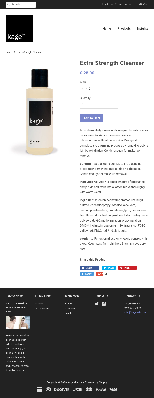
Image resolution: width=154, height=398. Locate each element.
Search (39, 303)
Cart (145, 4)
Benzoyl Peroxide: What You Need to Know (17, 307)
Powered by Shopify (96, 382)
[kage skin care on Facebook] (103, 304)
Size (83, 82)
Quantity (85, 98)
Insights (142, 28)
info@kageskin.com (135, 312)
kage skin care (76, 382)
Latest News (14, 296)
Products (124, 28)
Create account (124, 4)
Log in (105, 4)
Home (107, 28)
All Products (42, 308)
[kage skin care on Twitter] (97, 304)
